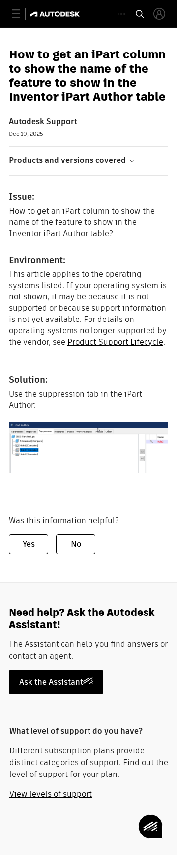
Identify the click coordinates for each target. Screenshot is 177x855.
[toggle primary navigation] (21, 14)
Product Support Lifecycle (115, 341)
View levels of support (50, 794)
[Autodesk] (56, 14)
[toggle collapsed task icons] (121, 14)
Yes (29, 544)
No (76, 544)
